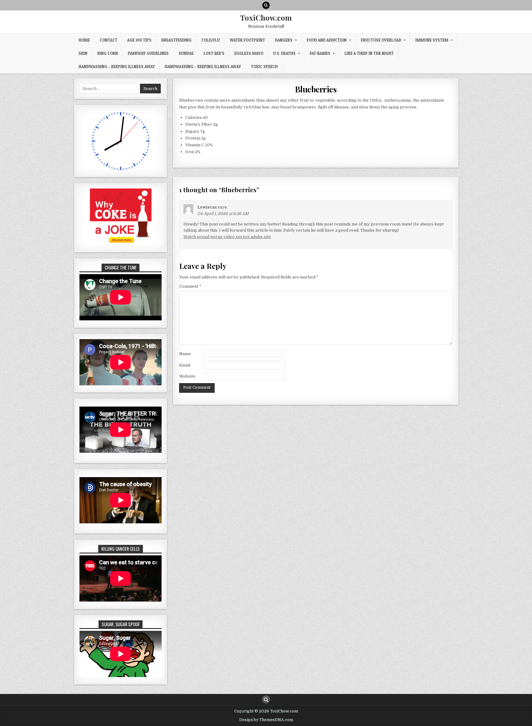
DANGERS (283, 40)
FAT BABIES (320, 53)
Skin (83, 53)
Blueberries (316, 89)
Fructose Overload (381, 40)
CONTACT (108, 40)
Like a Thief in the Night (369, 53)
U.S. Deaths (284, 53)
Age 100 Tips (139, 40)
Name (185, 353)
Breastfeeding (176, 40)
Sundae (186, 53)
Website (187, 376)
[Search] (266, 5)
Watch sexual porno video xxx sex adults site (227, 236)
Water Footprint (247, 40)
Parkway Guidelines (148, 53)
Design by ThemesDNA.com (266, 720)
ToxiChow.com (266, 17)
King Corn (107, 53)
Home (84, 40)
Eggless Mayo (248, 53)
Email (184, 365)
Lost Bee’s (214, 53)
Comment (190, 286)
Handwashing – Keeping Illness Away (117, 66)
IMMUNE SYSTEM (431, 40)
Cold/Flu (210, 40)
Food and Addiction (327, 40)
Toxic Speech (264, 66)
